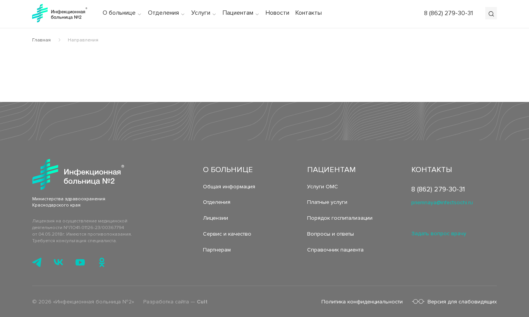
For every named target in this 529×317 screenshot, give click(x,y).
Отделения (216, 202)
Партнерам (217, 249)
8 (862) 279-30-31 (448, 13)
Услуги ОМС (322, 186)
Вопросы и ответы (330, 234)
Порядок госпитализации (340, 218)
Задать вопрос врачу (438, 233)
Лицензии (215, 218)
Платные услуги (327, 202)
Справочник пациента (335, 249)
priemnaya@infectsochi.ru (442, 202)
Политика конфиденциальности (362, 301)
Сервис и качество (227, 234)
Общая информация (229, 186)
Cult (202, 301)
